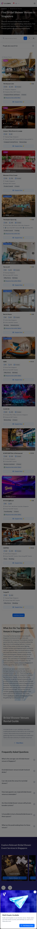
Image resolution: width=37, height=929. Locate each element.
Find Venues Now (28, 925)
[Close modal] (35, 892)
